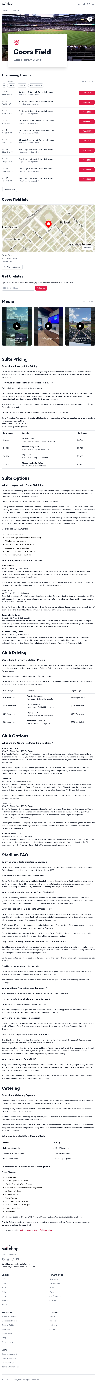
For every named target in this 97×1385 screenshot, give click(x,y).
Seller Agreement (9, 1358)
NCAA (4, 1305)
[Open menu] (93, 4)
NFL (4, 1279)
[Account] (88, 4)
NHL (4, 1292)
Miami (51, 1287)
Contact (53, 1329)
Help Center (7, 1333)
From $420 (87, 102)
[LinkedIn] (17, 1259)
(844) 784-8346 (9, 1254)
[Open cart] (84, 4)
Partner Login (7, 1342)
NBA (4, 1283)
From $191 (87, 150)
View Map (87, 248)
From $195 (87, 112)
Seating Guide (8, 1325)
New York (53, 1279)
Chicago (53, 1300)
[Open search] (79, 4)
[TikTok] (12, 1259)
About (52, 1316)
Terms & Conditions (10, 1367)
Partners (53, 1325)
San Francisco (55, 1296)
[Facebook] (3, 1259)
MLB (4, 1287)
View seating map (14, 267)
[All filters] (4, 85)
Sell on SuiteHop (9, 1316)
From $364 (87, 93)
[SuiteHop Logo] (7, 4)
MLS (4, 1296)
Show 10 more (9, 189)
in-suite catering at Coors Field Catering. (35, 1230)
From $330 (87, 122)
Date (10, 85)
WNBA (5, 1300)
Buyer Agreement (9, 1354)
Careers (52, 1321)
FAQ (4, 1338)
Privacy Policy (7, 1362)
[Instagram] (8, 1259)
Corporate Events (9, 1321)
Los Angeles (54, 1283)
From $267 (87, 131)
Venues (5, 11)
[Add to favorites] (89, 19)
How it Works (7, 1329)
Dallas (51, 1292)
